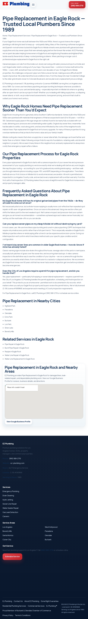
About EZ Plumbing (31, 601)
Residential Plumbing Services (14, 606)
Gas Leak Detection (10, 512)
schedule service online (69, 293)
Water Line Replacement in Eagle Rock (20, 359)
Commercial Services (36, 606)
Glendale (8, 313)
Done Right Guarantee (49, 601)
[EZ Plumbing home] (16, 4)
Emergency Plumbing (11, 491)
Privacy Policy (8, 615)
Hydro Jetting (8, 500)
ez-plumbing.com (17, 463)
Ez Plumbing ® (51, 606)
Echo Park (9, 317)
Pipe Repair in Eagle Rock (14, 344)
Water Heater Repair (11, 508)
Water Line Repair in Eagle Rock (17, 355)
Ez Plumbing (7, 601)
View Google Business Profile (18, 422)
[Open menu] (33, 4)
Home (5, 35)
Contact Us (18, 601)
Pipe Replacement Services (19, 35)
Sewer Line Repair (10, 504)
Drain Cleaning (8, 495)
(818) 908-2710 (52, 293)
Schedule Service (12, 556)
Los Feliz (8, 324)
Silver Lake (9, 328)
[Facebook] (4, 482)
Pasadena (9, 309)
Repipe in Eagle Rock (13, 351)
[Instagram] (5, 482)
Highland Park (10, 306)
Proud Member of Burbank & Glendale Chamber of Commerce (27, 610)
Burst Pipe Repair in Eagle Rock (17, 348)
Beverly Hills (9, 331)
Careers (6, 516)
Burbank (8, 320)
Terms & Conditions (22, 615)
